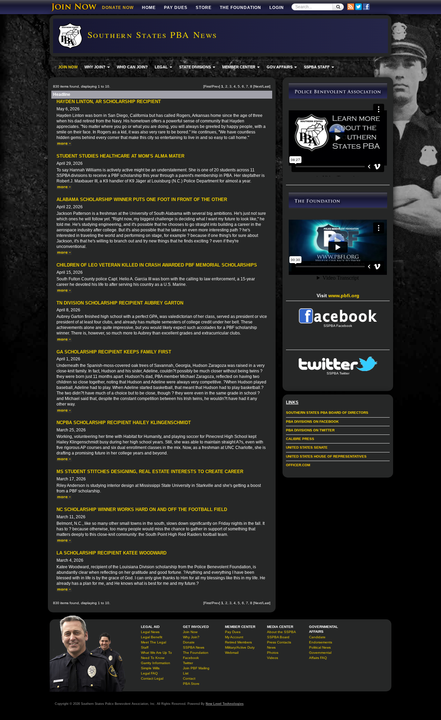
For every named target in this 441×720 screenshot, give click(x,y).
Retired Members (238, 642)
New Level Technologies (225, 704)
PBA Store (191, 684)
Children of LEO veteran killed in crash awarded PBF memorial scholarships (157, 265)
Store (204, 7)
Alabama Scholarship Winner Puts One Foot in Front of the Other (142, 199)
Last (266, 86)
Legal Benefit (151, 637)
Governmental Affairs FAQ (320, 655)
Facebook (191, 658)
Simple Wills (150, 668)
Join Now (190, 632)
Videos (272, 658)
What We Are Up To (156, 652)
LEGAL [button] (162, 67)
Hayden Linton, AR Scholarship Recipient (109, 101)
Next (257, 86)
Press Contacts (279, 642)
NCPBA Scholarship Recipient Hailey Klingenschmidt (124, 422)
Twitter (188, 663)
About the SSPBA (281, 632)
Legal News (150, 632)
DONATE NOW (118, 7)
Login (276, 7)
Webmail (231, 652)
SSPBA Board (278, 637)
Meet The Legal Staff (153, 644)
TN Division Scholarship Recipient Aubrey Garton (120, 303)
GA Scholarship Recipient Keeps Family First (114, 351)
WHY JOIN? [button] (95, 67)
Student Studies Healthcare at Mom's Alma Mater (120, 156)
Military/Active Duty (240, 647)
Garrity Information (155, 663)
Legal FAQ (149, 673)
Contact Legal (152, 678)
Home (149, 7)
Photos (272, 652)
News (271, 647)
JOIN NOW (68, 67)
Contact (189, 678)
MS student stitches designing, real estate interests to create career (150, 471)
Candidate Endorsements (320, 639)
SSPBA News (193, 647)
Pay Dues (175, 7)
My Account (234, 637)
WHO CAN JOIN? (132, 67)
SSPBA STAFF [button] (317, 67)
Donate (189, 642)
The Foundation (240, 7)
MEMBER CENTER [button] (239, 67)
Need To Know (152, 658)
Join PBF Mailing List (196, 670)
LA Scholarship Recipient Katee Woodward (111, 553)
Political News (320, 647)
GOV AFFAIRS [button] (280, 67)
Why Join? (191, 637)
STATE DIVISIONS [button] (195, 67)
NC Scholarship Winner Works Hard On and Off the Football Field (142, 509)
